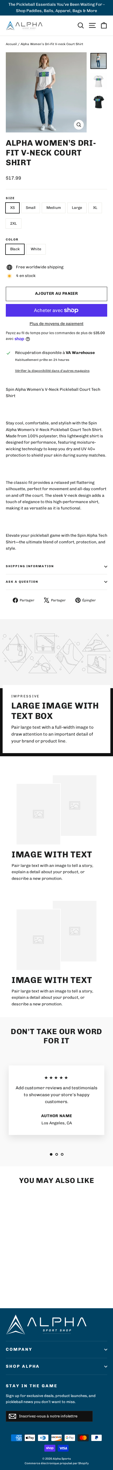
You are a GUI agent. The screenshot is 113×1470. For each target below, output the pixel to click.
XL (95, 207)
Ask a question (22, 582)
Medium (53, 207)
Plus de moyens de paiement (56, 323)
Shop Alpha (23, 1366)
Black (15, 249)
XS (12, 207)
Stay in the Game (32, 1385)
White (36, 249)
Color (12, 239)
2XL (13, 223)
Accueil (11, 44)
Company (19, 1349)
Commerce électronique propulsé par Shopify (57, 1463)
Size (10, 198)
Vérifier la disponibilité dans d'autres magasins (52, 371)
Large (77, 207)
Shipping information (30, 566)
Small (30, 207)
